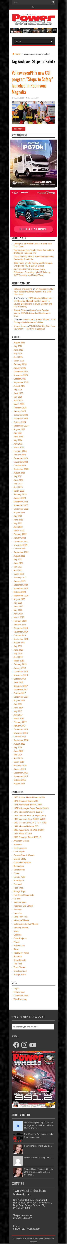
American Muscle (21, 841)
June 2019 (18, 650)
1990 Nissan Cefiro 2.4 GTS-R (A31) (30, 823)
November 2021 (21, 545)
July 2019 (18, 646)
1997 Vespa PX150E (23, 833)
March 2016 (19, 762)
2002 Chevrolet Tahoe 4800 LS (27, 837)
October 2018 (20, 679)
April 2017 (18, 715)
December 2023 (21, 458)
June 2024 (18, 436)
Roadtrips (18, 956)
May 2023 (18, 483)
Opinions (18, 935)
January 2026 (20, 368)
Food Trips (18, 888)
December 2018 (21, 671)
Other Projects (20, 938)
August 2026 (19, 342)
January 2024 (20, 455)
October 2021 (20, 549)
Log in (16, 988)
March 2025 (19, 404)
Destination (19, 866)
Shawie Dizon (20, 310)
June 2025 (18, 393)
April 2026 (18, 357)
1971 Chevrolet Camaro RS (26, 801)
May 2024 (18, 440)
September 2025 (21, 382)
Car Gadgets (19, 851)
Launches (18, 913)
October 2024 (20, 422)
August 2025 (19, 386)
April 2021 (18, 570)
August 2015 (19, 783)
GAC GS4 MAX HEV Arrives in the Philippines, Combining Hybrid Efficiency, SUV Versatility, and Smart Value (32, 272)
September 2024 (21, 426)
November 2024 (21, 418)
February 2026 (20, 364)
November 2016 (21, 733)
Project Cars (19, 945)
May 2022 (18, 523)
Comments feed (21, 995)
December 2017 (21, 686)
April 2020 (18, 614)
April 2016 (18, 758)
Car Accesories (20, 848)
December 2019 (21, 628)
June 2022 (18, 520)
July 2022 (18, 516)
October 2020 (20, 592)
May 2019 (18, 653)
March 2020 (19, 617)
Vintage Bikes (20, 974)
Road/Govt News (21, 953)
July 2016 (18, 747)
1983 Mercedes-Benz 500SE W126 (29, 819)
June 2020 (18, 606)
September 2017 (21, 697)
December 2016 (21, 729)
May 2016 (18, 755)
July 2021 (18, 559)
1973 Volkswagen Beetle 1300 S (28, 805)
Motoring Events (21, 927)
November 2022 (21, 505)
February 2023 (20, 494)
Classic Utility (20, 859)
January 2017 (20, 726)
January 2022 (20, 538)
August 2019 (19, 642)
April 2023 (18, 487)
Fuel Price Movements (24, 895)
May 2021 (18, 567)
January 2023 (20, 498)
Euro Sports (19, 880)
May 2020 (18, 610)
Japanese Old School (23, 906)
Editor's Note (19, 877)
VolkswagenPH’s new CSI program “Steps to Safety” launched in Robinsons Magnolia (32, 82)
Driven (16, 873)
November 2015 (21, 776)
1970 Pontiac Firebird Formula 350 (29, 797)
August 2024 (19, 429)
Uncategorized (20, 971)
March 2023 (19, 491)
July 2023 (18, 476)
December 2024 (21, 415)
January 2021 (20, 581)
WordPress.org (20, 999)
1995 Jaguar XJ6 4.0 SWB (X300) (29, 830)
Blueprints (18, 844)
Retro (16, 949)
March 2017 (19, 718)
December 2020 (21, 585)
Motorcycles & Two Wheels (26, 924)
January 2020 (20, 624)
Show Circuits (20, 960)
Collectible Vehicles (22, 862)
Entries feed (19, 992)
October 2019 (20, 635)
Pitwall (16, 942)
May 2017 (18, 711)
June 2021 (18, 563)
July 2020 (18, 603)
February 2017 (20, 722)
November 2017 (21, 689)
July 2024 (18, 433)
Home (17, 54)
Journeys (18, 909)
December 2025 (21, 371)
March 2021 (19, 574)
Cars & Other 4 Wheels (24, 855)
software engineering (23, 289)
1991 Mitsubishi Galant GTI (26, 826)
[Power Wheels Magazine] (33, 22)
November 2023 (21, 462)
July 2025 (18, 389)
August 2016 (19, 744)
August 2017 (19, 700)
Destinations (19, 870)
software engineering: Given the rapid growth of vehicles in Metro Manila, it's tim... (38, 1125)
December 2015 (21, 773)
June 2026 (18, 350)
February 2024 (20, 451)
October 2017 (20, 693)
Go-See (17, 898)
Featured (18, 884)
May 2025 (18, 397)
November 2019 (21, 632)
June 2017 (18, 708)
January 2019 (20, 668)
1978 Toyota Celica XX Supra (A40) (30, 815)
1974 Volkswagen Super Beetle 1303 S (31, 808)
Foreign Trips (19, 891)
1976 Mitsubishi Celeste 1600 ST (28, 812)
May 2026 (18, 353)
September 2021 (21, 552)
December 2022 (21, 502)
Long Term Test (21, 917)
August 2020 (19, 599)
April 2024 (18, 444)
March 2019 (19, 661)
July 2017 (18, 704)
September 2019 (21, 639)
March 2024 (19, 447)
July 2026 (18, 346)
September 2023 (21, 469)
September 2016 (21, 740)
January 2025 (20, 411)
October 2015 (20, 780)
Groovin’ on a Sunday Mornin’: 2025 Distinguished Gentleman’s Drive (32, 313)
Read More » (18, 129)
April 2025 (18, 400)
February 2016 (20, 765)
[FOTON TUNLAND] (33, 32)
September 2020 (21, 595)
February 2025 (20, 408)
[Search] (53, 2)
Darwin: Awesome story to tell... (38, 1157)
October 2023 (20, 465)
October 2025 (20, 379)
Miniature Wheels (21, 920)
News (16, 931)
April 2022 (18, 527)
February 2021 (20, 577)
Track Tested (19, 967)
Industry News (20, 902)
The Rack (18, 964)
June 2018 (18, 682)
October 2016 (20, 736)
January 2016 (20, 769)
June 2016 (18, 751)
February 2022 (20, 534)
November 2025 (21, 375)
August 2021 (19, 556)
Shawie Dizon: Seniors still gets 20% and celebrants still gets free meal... (38, 1172)
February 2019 (20, 664)
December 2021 (21, 541)
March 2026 (19, 361)
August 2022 (19, 512)
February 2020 (20, 621)
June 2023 (18, 480)
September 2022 (21, 509)
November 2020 (21, 588)
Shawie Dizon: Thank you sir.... (38, 1146)
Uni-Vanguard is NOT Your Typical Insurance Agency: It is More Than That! (34, 292)
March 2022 (19, 530)
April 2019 (18, 657)
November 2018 (21, 675)
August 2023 (19, 473)
